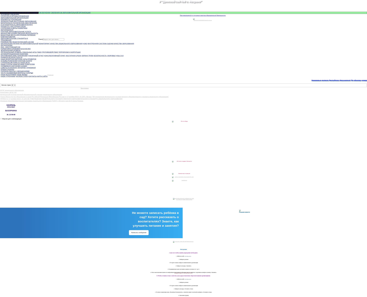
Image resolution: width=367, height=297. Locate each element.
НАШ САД (119, 56)
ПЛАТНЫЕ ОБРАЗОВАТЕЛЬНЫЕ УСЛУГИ (16, 31)
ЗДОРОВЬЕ (111, 56)
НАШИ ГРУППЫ (6, 64)
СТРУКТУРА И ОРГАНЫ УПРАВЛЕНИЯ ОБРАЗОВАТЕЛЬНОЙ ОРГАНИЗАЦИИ (15, 17)
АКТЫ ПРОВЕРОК (29, 59)
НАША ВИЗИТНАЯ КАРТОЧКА (12, 59)
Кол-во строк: (6, 85)
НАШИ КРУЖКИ (18, 64)
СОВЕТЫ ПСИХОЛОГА (9, 68)
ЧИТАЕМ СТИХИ (22, 76)
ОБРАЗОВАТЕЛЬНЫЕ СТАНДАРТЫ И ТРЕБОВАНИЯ (14, 39)
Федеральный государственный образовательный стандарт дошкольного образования (31, 94)
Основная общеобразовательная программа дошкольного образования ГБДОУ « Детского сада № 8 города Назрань (41, 101)
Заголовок (85, 88)
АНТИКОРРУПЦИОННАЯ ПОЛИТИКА (14, 54)
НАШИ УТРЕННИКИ (8, 76)
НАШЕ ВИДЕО (22, 74)
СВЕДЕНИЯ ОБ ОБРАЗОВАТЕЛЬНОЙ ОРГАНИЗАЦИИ (71, 12)
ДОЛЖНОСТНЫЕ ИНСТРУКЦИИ (12, 21)
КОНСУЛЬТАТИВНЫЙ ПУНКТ (54, 56)
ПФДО (39, 52)
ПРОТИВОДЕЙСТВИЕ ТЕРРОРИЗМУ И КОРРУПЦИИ (61, 52)
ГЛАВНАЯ (4, 12)
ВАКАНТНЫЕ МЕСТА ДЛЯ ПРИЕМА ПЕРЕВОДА (18, 35)
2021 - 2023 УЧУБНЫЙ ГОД (10, 47)
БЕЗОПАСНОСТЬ (100, 56)
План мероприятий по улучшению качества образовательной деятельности (203, 15)
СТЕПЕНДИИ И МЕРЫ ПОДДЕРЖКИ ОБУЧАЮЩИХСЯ (14, 29)
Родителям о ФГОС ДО (8, 92)
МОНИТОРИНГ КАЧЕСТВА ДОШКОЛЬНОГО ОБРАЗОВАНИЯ (61, 43)
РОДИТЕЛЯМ (30, 64)
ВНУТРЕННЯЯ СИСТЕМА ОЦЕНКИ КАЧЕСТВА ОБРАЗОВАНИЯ (111, 43)
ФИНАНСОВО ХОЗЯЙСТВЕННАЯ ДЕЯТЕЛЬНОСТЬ (19, 33)
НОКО (85, 43)
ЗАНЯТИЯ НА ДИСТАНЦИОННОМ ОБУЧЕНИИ (33, 12)
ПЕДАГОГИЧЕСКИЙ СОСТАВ (23, 42)
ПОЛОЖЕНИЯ (16, 19)
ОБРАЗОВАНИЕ (30, 21)
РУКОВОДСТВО (6, 42)
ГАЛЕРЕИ (29, 73)
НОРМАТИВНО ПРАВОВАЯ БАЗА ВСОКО (16, 49)
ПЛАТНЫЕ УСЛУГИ (25, 61)
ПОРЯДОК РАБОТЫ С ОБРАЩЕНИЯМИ (15, 71)
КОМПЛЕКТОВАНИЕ (8, 37)
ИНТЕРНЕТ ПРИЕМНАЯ (27, 68)
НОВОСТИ (12, 12)
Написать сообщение (138, 232)
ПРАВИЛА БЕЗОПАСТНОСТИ (11, 57)
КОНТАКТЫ (32, 76)
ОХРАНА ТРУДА (87, 56)
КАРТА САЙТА (42, 76)
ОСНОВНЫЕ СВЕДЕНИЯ (10, 14)
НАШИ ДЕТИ (25, 62)
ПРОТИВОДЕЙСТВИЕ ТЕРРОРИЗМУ (14, 56)
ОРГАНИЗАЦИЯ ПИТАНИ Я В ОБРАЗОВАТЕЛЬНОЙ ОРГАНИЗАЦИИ (19, 44)
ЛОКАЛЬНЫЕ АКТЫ (29, 52)
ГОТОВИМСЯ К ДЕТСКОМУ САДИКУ (14, 66)
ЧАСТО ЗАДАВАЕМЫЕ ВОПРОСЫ (13, 73)
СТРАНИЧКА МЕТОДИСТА (10, 62)
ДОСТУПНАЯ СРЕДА (73, 56)
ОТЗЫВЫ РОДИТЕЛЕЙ (9, 61)
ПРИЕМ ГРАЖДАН (7, 69)
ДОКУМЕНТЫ (5, 19)
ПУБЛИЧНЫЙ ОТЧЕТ (36, 56)
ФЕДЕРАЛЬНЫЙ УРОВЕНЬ (11, 50)
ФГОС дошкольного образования (12, 90)
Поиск (40, 39)
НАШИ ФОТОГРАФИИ (8, 74)
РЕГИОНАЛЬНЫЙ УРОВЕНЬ (11, 52)
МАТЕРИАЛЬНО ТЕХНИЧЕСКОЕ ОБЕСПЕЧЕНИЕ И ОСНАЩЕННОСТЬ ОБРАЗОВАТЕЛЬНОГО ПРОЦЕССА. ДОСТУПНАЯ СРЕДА (19, 24)
